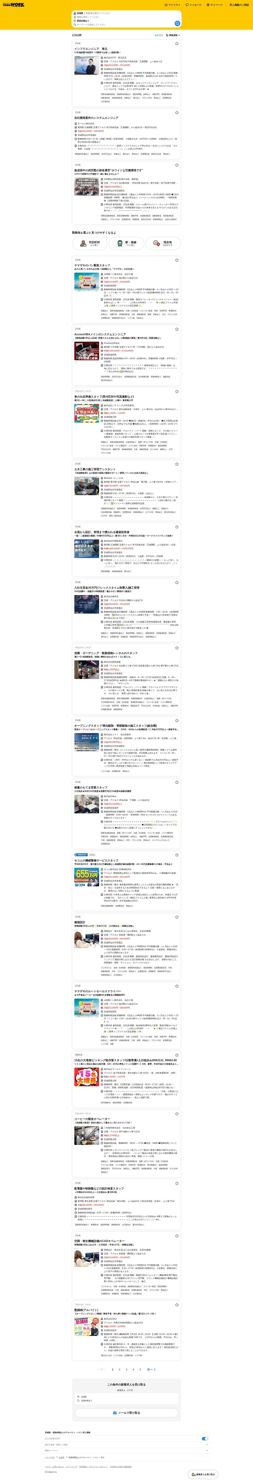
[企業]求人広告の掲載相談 (121, 1467)
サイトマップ (71, 1467)
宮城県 (61, 1457)
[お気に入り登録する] (177, 43)
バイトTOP (50, 1457)
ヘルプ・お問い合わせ (54, 1467)
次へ (150, 1369)
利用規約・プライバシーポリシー (93, 1467)
